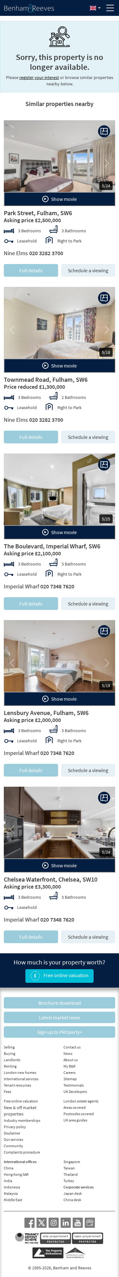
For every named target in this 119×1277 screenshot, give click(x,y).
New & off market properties (20, 1111)
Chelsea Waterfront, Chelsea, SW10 (50, 879)
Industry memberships (22, 1120)
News (67, 1053)
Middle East (13, 1199)
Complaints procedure (22, 1152)
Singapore (71, 1161)
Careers (69, 1072)
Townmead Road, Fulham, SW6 (46, 379)
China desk (72, 1199)
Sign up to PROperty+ (59, 1032)
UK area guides (75, 1120)
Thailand (70, 1174)
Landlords (12, 1059)
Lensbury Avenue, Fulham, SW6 (46, 713)
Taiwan (69, 1168)
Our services (13, 1139)
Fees (7, 1091)
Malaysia (11, 1193)
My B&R (69, 1066)
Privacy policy (15, 1126)
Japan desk (72, 1193)
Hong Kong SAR (16, 1174)
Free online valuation (66, 975)
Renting (10, 1066)
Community (13, 1145)
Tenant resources (17, 1085)
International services (21, 1078)
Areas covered (74, 1107)
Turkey (68, 1180)
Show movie (63, 199)
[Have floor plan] (104, 131)
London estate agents (80, 1101)
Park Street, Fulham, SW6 (38, 213)
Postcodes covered (78, 1113)
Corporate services (78, 1187)
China (8, 1168)
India (8, 1180)
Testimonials (73, 1085)
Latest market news (59, 1017)
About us (70, 1059)
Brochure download (59, 1003)
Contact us (72, 1047)
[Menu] (110, 8)
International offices (20, 1161)
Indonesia (12, 1187)
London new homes (20, 1072)
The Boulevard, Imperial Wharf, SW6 (52, 546)
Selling (9, 1047)
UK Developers (75, 1091)
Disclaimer (12, 1133)
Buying (9, 1053)
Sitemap (70, 1078)
